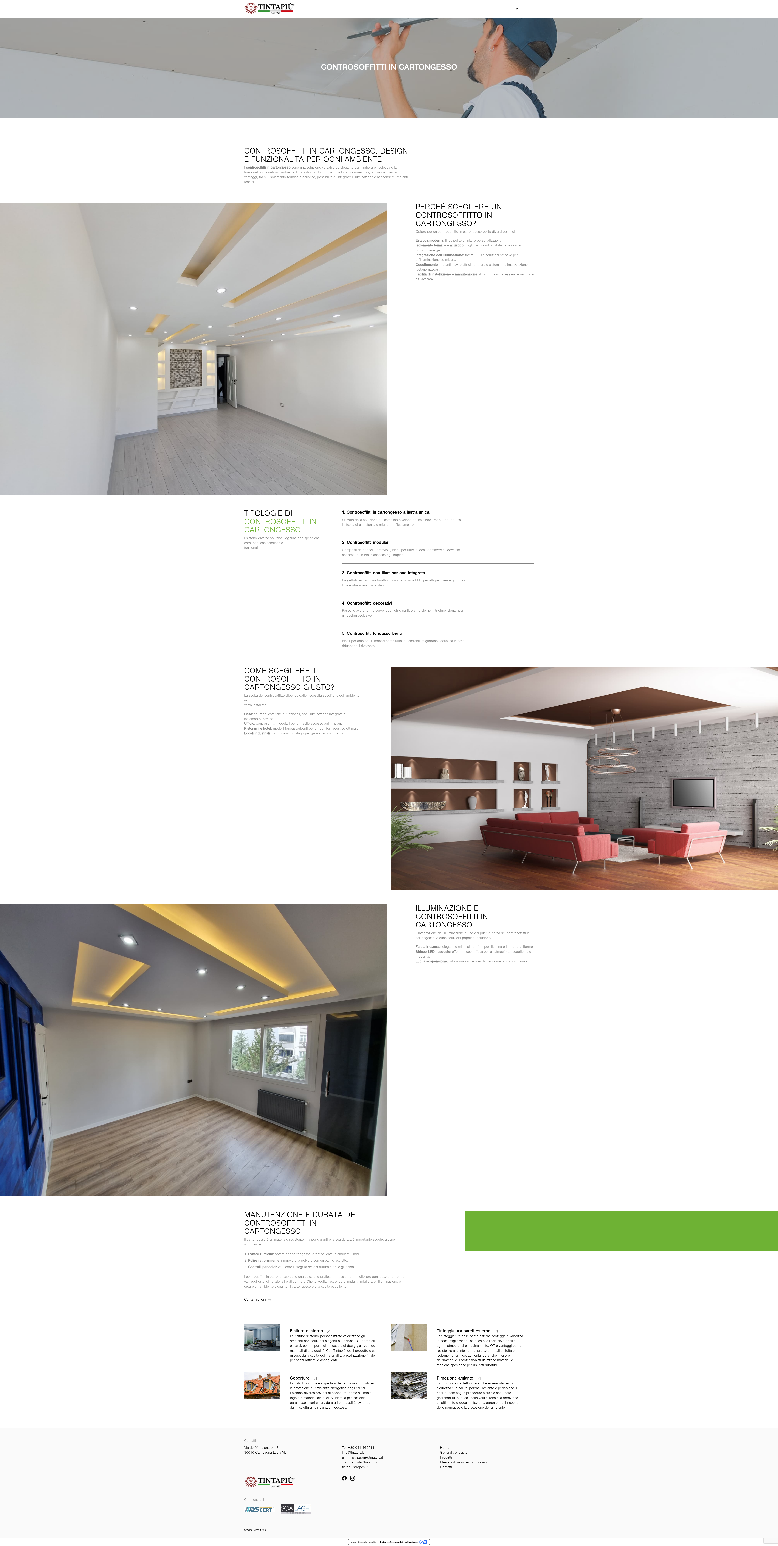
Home (444, 1447)
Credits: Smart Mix (255, 1530)
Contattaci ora (255, 1299)
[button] (315, 1343)
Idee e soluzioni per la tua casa (463, 1462)
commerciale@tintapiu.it (360, 1462)
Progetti (446, 1457)
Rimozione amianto (455, 1378)
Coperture (300, 1378)
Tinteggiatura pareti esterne (464, 1330)
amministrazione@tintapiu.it (362, 1457)
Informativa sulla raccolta (363, 1542)
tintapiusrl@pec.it (355, 1467)
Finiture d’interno (306, 1330)
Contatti (446, 1467)
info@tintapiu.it (353, 1452)
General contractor (454, 1452)
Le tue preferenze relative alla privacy (399, 1542)
